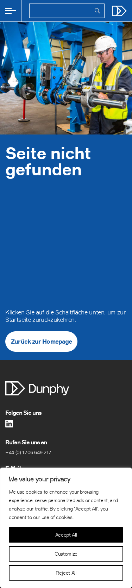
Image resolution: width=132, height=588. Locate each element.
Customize (66, 554)
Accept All (66, 535)
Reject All (66, 573)
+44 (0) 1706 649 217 (28, 452)
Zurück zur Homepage (41, 341)
